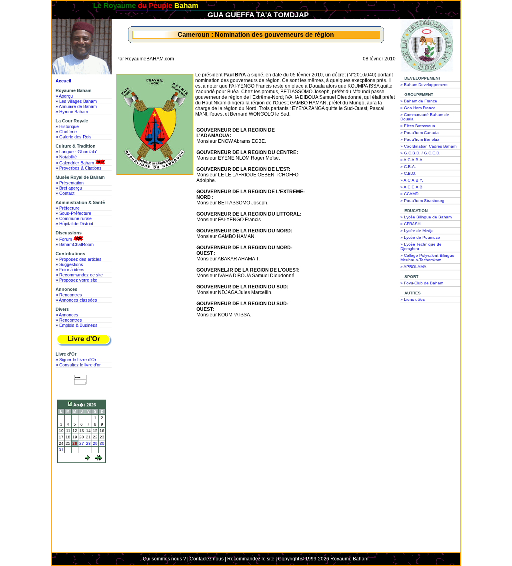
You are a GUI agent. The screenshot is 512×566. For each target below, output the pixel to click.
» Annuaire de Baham (76, 106)
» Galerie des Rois (74, 136)
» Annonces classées (76, 300)
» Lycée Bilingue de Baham (426, 217)
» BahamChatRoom (75, 244)
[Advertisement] (84, 496)
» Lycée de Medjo (417, 230)
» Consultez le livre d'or (78, 364)
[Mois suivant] (98, 459)
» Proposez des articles (79, 259)
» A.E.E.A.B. (412, 187)
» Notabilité (66, 156)
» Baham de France (418, 101)
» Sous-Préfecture (73, 213)
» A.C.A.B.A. (412, 160)
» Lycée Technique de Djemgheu (421, 246)
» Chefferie (66, 131)
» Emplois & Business (77, 325)
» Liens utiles (412, 299)
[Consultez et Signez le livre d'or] (84, 340)
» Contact (65, 193)
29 (95, 443)
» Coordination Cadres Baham (428, 146)
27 (81, 443)
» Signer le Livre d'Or (76, 359)
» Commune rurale (74, 218)
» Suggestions (69, 264)
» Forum (64, 239)
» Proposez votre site (76, 280)
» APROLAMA (413, 266)
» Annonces (67, 314)
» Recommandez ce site (79, 274)
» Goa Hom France (418, 108)
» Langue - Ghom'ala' (76, 151)
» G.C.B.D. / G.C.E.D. (420, 153)
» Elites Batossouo (417, 126)
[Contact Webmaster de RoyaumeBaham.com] (82, 390)
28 (88, 443)
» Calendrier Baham (75, 162)
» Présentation (70, 182)
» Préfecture (68, 208)
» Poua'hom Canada (419, 132)
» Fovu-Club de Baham (421, 283)
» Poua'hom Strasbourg (422, 200)
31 (61, 450)
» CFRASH (410, 224)
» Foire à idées (70, 269)
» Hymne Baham (72, 111)
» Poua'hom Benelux (419, 139)
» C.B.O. (408, 173)
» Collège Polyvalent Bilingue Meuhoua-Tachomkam (427, 257)
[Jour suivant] (87, 459)
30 (102, 443)
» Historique (67, 126)
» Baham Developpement (424, 84)
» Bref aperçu (69, 188)
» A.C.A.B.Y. (411, 180)
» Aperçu (64, 96)
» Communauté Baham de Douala (424, 116)
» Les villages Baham (76, 101)
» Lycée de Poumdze (420, 237)
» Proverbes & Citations (79, 168)
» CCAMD (409, 194)
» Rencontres (69, 294)
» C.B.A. (408, 166)
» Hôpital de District (74, 223)
